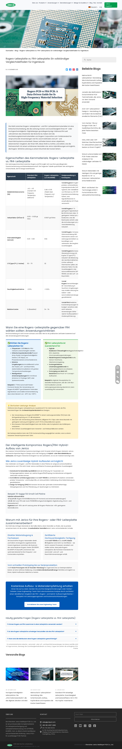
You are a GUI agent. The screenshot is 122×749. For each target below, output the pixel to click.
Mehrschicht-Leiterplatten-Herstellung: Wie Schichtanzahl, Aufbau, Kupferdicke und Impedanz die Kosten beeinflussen (41, 698)
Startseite (9, 50)
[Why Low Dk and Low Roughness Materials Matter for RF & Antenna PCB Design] (109, 173)
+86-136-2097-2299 (49, 725)
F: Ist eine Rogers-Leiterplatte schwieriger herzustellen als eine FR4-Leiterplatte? (42, 631)
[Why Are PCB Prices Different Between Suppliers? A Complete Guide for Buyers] (109, 157)
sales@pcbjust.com (48, 722)
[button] (46, 3)
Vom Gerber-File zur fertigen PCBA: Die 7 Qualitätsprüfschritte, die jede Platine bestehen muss (91, 128)
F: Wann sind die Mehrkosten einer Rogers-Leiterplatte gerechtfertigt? (42, 639)
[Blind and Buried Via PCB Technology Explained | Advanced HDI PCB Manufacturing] (109, 190)
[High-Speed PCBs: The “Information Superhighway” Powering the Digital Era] (17, 674)
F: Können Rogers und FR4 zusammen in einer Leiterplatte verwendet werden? (42, 624)
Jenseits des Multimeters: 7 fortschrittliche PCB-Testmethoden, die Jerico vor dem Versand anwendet (92, 97)
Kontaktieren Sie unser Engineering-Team (42, 604)
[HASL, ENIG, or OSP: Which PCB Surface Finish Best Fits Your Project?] (109, 142)
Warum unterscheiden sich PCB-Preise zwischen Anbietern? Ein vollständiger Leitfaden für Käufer (92, 159)
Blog (16, 50)
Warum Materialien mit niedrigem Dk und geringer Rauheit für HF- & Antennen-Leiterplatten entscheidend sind (92, 176)
